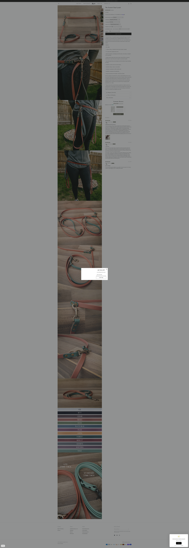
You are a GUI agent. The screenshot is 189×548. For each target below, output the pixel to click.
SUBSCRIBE (101, 277)
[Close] (106, 269)
